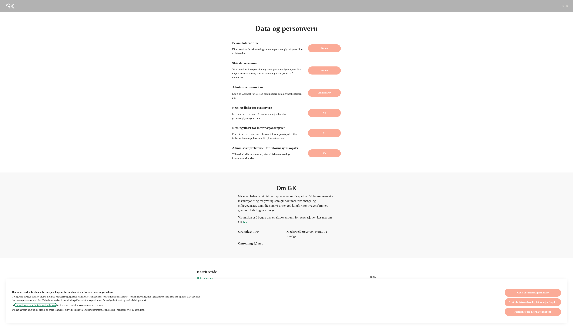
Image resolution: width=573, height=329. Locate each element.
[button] (324, 153)
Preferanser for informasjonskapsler (533, 311)
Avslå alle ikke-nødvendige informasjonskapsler (533, 302)
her (245, 222)
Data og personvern (207, 277)
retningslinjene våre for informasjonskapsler (35, 305)
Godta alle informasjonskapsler (533, 292)
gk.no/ (373, 277)
